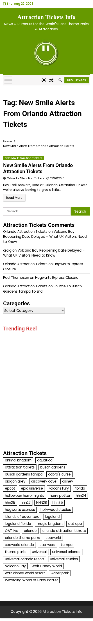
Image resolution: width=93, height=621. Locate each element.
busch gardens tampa (24, 474)
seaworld (53, 537)
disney (67, 481)
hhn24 (81, 495)
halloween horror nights (24, 495)
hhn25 (10, 502)
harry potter (60, 495)
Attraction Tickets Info (46, 17)
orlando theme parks (22, 537)
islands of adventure (22, 516)
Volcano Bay (15, 566)
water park (60, 573)
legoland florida (18, 523)
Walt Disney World (47, 566)
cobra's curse (59, 474)
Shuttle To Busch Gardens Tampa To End (42, 289)
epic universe (32, 488)
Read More (14, 198)
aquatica (44, 460)
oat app (75, 523)
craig (7, 250)
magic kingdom (50, 523)
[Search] (60, 80)
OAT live (11, 530)
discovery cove (44, 481)
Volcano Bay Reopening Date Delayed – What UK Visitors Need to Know (45, 236)
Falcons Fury (59, 488)
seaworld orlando (19, 544)
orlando (30, 530)
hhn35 (57, 502)
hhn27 (26, 502)
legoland (52, 516)
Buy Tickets (76, 80)
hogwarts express (20, 509)
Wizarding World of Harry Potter (31, 580)
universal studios (64, 559)
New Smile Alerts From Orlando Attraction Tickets (38, 168)
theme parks (15, 551)
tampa (67, 544)
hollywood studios (56, 509)
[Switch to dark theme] (44, 80)
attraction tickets (20, 467)
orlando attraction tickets (64, 530)
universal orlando (66, 551)
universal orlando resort (24, 559)
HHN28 (41, 502)
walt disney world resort (25, 573)
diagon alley (15, 481)
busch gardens (52, 467)
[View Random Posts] (51, 80)
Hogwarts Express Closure (56, 277)
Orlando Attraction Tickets (23, 158)
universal (39, 551)
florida (80, 488)
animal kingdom (18, 460)
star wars (47, 544)
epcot (10, 488)
